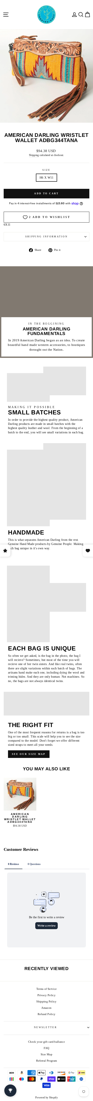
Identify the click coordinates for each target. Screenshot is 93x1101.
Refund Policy (47, 1014)
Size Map (46, 1054)
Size (46, 170)
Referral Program (46, 1060)
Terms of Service (46, 988)
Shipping (34, 155)
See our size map (29, 754)
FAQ (46, 1048)
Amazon (46, 1007)
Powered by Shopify (46, 1097)
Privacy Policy (46, 995)
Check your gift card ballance (46, 1041)
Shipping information (46, 236)
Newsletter (45, 1027)
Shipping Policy (46, 1001)
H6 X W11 (46, 177)
